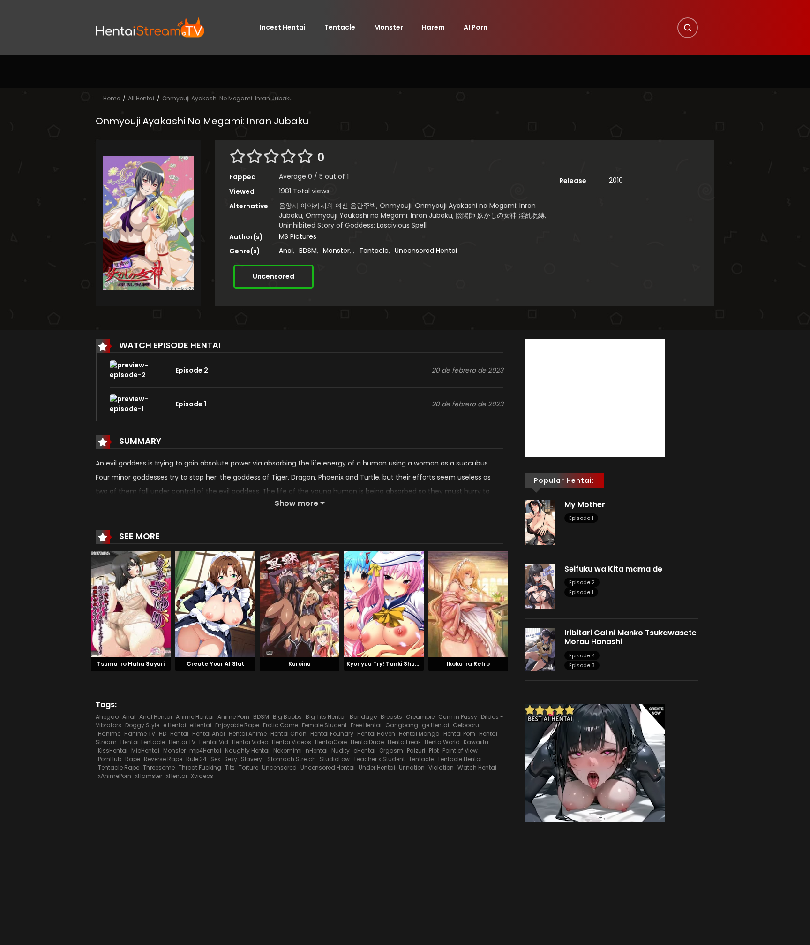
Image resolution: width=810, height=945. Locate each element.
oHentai (364, 750)
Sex (215, 759)
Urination (412, 767)
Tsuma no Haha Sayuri (131, 664)
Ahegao (107, 717)
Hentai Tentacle (142, 742)
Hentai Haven (376, 734)
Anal (286, 250)
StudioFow (335, 759)
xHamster (148, 776)
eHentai (200, 725)
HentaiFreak (404, 742)
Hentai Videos (291, 742)
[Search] (687, 27)
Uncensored (273, 276)
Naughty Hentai (247, 750)
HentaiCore (331, 742)
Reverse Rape (163, 759)
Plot (434, 750)
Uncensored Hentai (426, 250)
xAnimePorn (114, 776)
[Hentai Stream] (150, 26)
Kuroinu (299, 664)
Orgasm (391, 750)
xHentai (176, 776)
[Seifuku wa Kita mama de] (540, 586)
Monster (388, 27)
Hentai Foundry (331, 734)
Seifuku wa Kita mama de (613, 569)
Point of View (460, 750)
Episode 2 (582, 582)
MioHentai (145, 750)
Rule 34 (196, 759)
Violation (441, 767)
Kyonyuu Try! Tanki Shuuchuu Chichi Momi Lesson (419, 664)
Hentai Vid (213, 742)
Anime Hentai (195, 717)
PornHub (109, 759)
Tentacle (339, 27)
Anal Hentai (155, 717)
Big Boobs (287, 717)
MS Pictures (297, 236)
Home (111, 98)
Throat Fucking (200, 767)
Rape (132, 759)
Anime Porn (233, 717)
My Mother (584, 504)
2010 (616, 180)
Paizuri (416, 750)
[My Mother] (540, 522)
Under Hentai (377, 767)
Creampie (420, 717)
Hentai (179, 734)
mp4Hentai (205, 750)
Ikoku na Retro (468, 664)
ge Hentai (435, 725)
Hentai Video (250, 742)
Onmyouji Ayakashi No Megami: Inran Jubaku (227, 98)
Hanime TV (139, 734)
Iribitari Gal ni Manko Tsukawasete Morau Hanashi (630, 637)
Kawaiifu (476, 742)
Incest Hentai (283, 27)
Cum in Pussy (457, 717)
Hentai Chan (288, 734)
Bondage (363, 717)
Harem (433, 27)
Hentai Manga (419, 734)
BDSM (308, 250)
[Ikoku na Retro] (468, 604)
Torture (248, 767)
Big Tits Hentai (326, 717)
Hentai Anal (208, 734)
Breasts (391, 717)
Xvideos (202, 776)
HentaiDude (367, 742)
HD (162, 734)
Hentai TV (182, 742)
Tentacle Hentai (459, 759)
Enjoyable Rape (237, 725)
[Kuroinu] (299, 604)
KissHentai (113, 750)
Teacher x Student (379, 759)
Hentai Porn (459, 734)
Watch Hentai (477, 767)
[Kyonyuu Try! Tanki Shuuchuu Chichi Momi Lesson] (384, 604)
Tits (230, 767)
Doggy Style (142, 725)
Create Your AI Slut (215, 664)
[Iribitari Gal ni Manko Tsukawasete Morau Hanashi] (540, 649)
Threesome (159, 767)
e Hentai (174, 725)
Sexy (230, 759)
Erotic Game (280, 725)
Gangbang (401, 725)
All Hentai (141, 98)
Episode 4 (582, 655)
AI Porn (476, 27)
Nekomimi (287, 750)
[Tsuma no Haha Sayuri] (131, 604)
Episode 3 (582, 665)
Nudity (340, 750)
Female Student (324, 725)
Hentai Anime (248, 734)
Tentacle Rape (118, 767)
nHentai (317, 750)
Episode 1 (581, 518)
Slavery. (252, 759)
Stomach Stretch (291, 759)
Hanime (109, 734)
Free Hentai (366, 725)
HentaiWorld (442, 742)
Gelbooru (466, 725)
